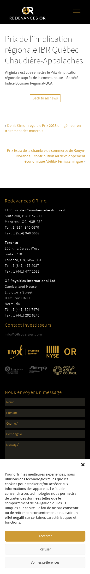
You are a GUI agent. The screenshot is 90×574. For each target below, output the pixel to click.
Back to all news (45, 98)
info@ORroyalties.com (23, 334)
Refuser (45, 549)
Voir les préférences (45, 562)
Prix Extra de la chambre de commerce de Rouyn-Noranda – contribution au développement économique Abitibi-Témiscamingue (46, 156)
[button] (82, 464)
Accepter (45, 536)
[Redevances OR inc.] (28, 13)
